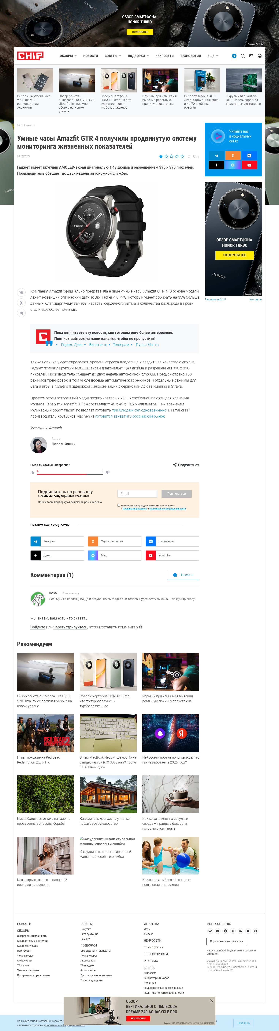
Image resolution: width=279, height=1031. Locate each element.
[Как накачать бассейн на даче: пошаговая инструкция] (170, 856)
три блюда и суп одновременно (138, 410)
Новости (90, 56)
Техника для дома (28, 970)
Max (104, 555)
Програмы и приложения (96, 975)
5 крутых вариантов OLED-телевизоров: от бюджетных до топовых (244, 100)
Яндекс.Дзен (72, 344)
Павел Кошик (64, 444)
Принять (243, 1023)
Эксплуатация (89, 934)
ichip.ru (149, 968)
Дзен (46, 555)
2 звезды (166, 156)
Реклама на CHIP (215, 299)
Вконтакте (98, 344)
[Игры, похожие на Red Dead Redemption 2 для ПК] (45, 733)
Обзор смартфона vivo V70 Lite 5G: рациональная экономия (33, 101)
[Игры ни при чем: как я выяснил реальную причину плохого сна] (170, 672)
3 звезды (171, 156)
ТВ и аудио (23, 965)
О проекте (150, 973)
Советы (111, 56)
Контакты (256, 299)
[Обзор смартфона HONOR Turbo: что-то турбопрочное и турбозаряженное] (108, 672)
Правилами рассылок (135, 508)
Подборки (136, 56)
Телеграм (121, 344)
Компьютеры (88, 955)
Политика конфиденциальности (164, 992)
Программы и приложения (33, 975)
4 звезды (176, 156)
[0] (108, 472)
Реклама (151, 961)
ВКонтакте (166, 541)
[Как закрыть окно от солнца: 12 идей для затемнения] (45, 856)
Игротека (151, 924)
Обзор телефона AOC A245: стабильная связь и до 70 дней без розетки (202, 101)
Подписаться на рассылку (226, 941)
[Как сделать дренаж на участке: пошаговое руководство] (108, 794)
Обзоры (66, 56)
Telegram (49, 541)
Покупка (85, 929)
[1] (32, 472)
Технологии (190, 56)
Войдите (37, 627)
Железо (148, 934)
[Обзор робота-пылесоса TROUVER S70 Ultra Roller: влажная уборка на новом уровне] (45, 672)
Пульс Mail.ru (147, 344)
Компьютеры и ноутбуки (32, 940)
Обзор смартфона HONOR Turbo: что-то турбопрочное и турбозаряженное (116, 101)
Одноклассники (112, 541)
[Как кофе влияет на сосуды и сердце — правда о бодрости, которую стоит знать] (170, 794)
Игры (147, 929)
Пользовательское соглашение (163, 987)
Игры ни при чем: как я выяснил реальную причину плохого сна (159, 100)
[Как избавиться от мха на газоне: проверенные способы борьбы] (45, 794)
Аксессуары (24, 960)
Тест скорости (156, 954)
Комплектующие (27, 945)
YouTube (164, 555)
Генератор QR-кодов (156, 977)
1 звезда (161, 156)
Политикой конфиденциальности (167, 508)
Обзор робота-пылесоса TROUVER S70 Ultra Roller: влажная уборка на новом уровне (77, 103)
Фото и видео (25, 955)
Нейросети (164, 56)
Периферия (24, 950)
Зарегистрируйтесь (70, 627)
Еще (211, 56)
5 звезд (181, 156)
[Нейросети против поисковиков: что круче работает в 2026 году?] (170, 733)
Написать (186, 575)
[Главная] (18, 125)
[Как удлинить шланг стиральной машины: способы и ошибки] (108, 841)
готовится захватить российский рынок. (130, 416)
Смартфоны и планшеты (32, 935)
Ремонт (85, 938)
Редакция (150, 982)
